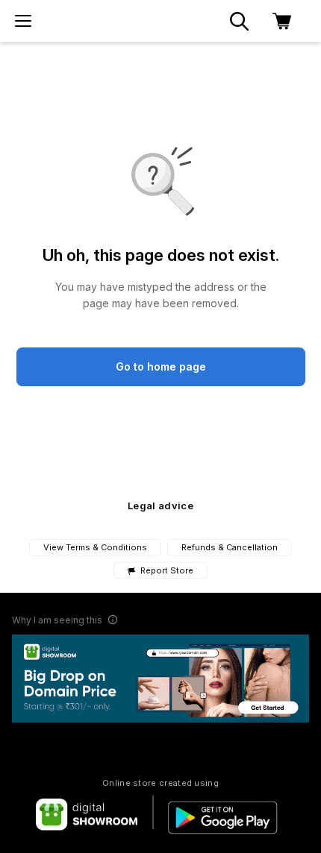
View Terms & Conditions (95, 547)
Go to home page (161, 366)
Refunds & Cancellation (229, 547)
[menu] (23, 21)
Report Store (166, 571)
